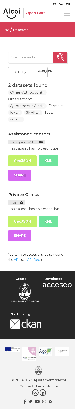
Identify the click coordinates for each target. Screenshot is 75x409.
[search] (60, 57)
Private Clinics (23, 194)
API (16, 260)
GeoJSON (22, 161)
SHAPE (20, 175)
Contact (26, 386)
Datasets (21, 30)
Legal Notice (47, 386)
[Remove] (44, 92)
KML (48, 161)
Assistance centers (29, 134)
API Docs (34, 260)
